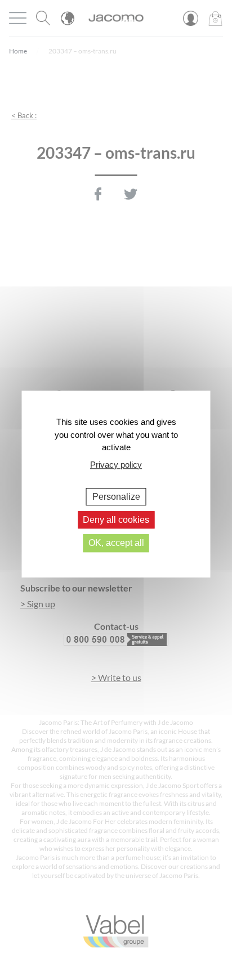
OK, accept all (116, 543)
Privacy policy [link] (116, 464)
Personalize (116, 496)
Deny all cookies (116, 520)
